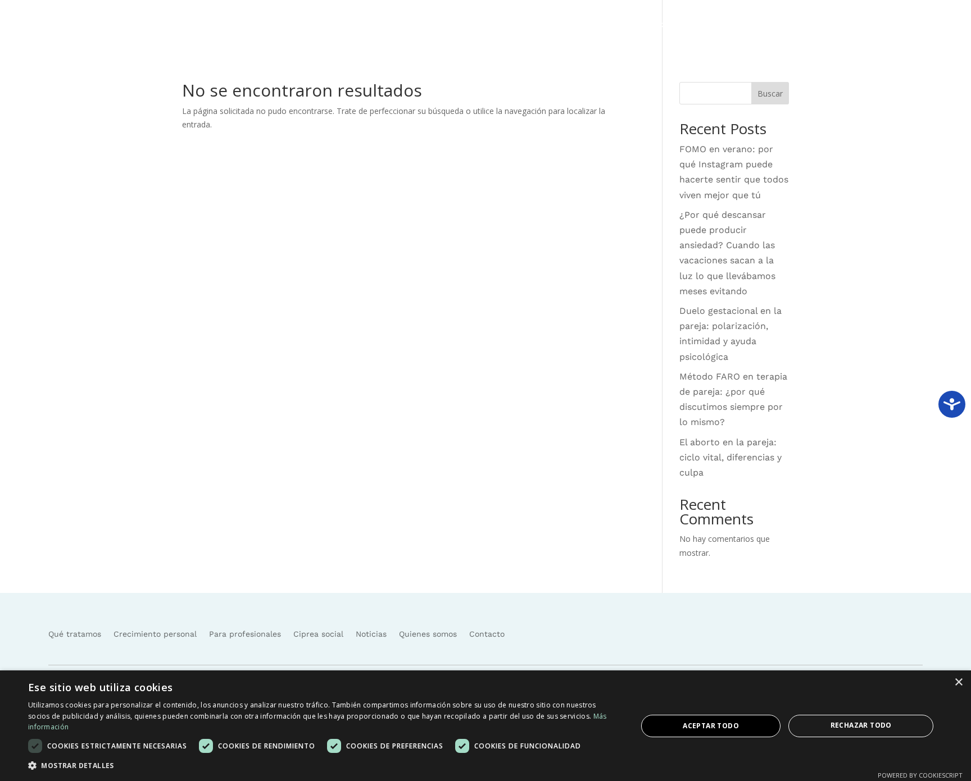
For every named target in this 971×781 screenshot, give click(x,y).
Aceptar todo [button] (711, 725)
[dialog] (485, 725)
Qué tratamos (538, 24)
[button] (323, 766)
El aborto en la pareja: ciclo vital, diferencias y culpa (730, 457)
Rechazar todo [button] (861, 725)
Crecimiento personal (155, 633)
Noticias (737, 24)
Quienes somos (796, 24)
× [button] (958, 682)
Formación (611, 24)
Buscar (770, 93)
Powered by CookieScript (920, 775)
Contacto (857, 24)
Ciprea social (682, 24)
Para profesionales (245, 633)
